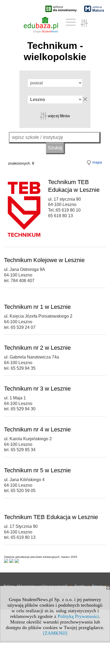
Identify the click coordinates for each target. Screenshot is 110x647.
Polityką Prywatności (78, 616)
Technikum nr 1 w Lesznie (37, 306)
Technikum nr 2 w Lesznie (37, 347)
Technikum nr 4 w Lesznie (37, 429)
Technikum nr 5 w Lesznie (37, 470)
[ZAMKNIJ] (55, 633)
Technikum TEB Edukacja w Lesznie (51, 517)
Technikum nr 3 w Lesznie (37, 388)
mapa (97, 162)
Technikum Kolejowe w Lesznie (44, 260)
